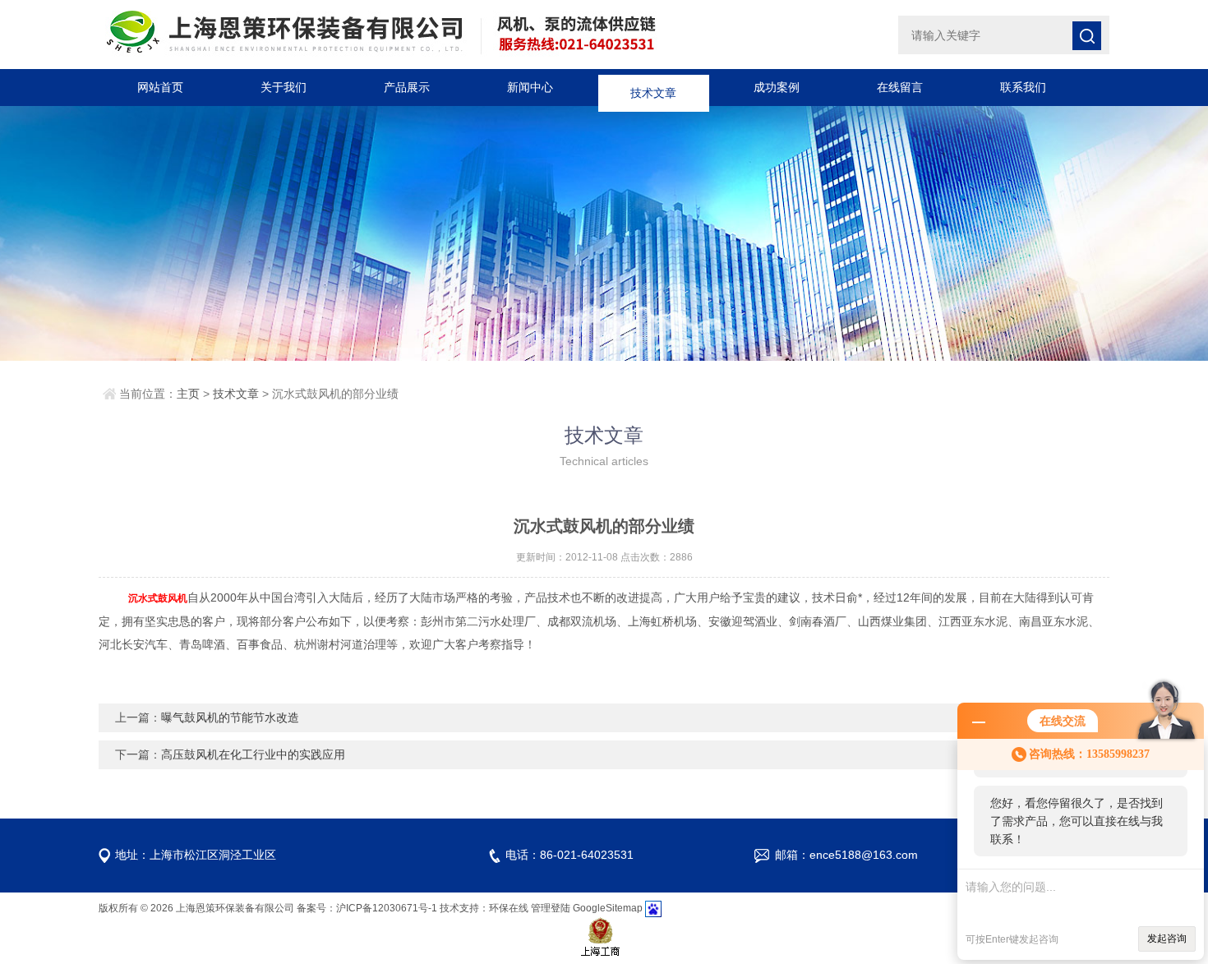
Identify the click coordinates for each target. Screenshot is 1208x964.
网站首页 (160, 87)
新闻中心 (530, 87)
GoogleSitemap (608, 908)
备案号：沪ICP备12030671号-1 (367, 908)
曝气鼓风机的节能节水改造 (230, 717)
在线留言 (900, 87)
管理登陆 (550, 908)
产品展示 (407, 87)
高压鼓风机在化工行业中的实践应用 (253, 754)
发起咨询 (1167, 938)
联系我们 (1023, 87)
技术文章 (653, 87)
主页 (188, 393)
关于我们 (284, 87)
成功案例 (777, 87)
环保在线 (508, 908)
